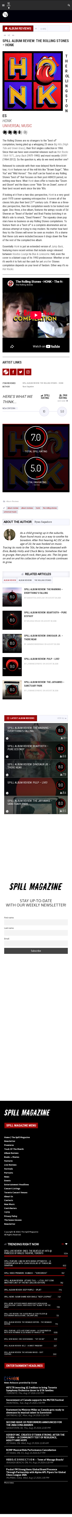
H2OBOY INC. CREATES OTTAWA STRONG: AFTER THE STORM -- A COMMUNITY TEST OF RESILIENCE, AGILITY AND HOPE (35, 1437)
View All (60, 718)
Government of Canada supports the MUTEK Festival (35, 1400)
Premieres (9, 1145)
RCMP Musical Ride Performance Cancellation (31, 1450)
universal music (10, 511)
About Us (8, 1196)
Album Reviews (12, 501)
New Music (9, 1204)
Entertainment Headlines (16, 1184)
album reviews (27, 507)
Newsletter (9, 1141)
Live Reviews (10, 1165)
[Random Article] (9, 35)
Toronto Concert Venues (15, 1192)
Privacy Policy (10, 1216)
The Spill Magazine (29, 1232)
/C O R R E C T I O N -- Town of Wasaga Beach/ (35, 1459)
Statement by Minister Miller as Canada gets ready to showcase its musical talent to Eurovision (35, 1411)
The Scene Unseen (13, 1220)
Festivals (8, 1169)
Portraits (8, 1173)
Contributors (10, 1208)
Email (6, 938)
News (6, 1177)
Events (7, 1181)
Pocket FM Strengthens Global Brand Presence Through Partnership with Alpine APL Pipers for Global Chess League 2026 (36, 1472)
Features (8, 1161)
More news (9, 1483)
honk (38, 507)
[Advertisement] (36, 849)
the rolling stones (50, 507)
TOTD (7, 1212)
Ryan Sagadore (43, 521)
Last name (9, 928)
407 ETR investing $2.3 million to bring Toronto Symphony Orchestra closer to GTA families (31, 1389)
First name (9, 917)
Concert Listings (12, 1188)
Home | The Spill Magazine (17, 1137)
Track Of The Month (14, 1149)
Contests (8, 1200)
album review (13, 507)
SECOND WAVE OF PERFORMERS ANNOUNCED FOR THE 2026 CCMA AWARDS (34, 1423)
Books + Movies (11, 1157)
